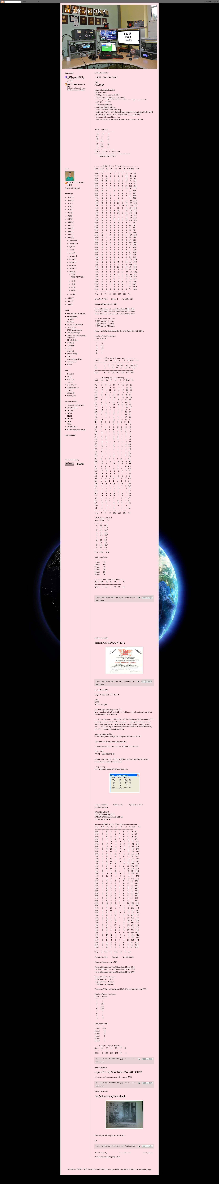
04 (72, 290)
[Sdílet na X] (147, 597)
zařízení (69, 393)
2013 (69, 238)
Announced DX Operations (75, 405)
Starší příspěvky (148, 1153)
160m (69, 374)
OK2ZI (69, 416)
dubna (71, 265)
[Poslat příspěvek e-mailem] (138, 597)
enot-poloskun (123, 1169)
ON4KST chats (72, 427)
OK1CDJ (70, 410)
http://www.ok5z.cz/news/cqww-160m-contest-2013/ (113, 1077)
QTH (68, 356)
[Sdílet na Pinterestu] (151, 597)
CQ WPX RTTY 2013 (107, 694)
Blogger (149, 1169)
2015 (69, 231)
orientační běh (71, 387)
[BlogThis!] (145, 597)
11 (72, 284)
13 (72, 281)
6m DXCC (70, 319)
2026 (69, 197)
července (72, 256)
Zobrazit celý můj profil (73, 188)
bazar (68, 382)
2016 (69, 228)
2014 (69, 234)
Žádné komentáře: (130, 597)
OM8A (69, 424)
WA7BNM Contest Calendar (76, 429)
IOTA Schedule (72, 408)
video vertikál (71, 362)
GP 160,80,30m (72, 340)
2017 (69, 225)
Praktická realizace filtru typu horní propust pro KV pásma (76, 89)
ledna (71, 294)
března (71, 268)
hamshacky (70, 343)
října (71, 246)
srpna (71, 253)
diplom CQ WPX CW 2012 (110, 642)
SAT (68, 390)
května (71, 262)
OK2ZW (70, 419)
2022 (69, 210)
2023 (69, 206)
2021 (69, 213)
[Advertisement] (124, 620)
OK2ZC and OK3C (86, 10)
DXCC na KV (71, 327)
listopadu (72, 243)
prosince (72, 240)
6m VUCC (70, 322)
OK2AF (69, 413)
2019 (69, 219)
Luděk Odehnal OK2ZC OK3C (75, 184)
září (70, 250)
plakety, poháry (72, 353)
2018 (69, 222)
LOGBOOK (71, 345)
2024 (69, 203)
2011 (69, 301)
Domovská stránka (125, 1153)
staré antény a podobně (74, 359)
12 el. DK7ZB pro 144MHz (76, 314)
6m (68, 377)
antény (69, 379)
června (71, 259)
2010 (69, 304)
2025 (69, 200)
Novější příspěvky (101, 1153)
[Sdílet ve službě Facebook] (149, 597)
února (71, 271)
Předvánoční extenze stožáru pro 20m (76, 80)
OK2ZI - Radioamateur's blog (76, 85)
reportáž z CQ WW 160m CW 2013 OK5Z (118, 1072)
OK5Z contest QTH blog (75, 77)
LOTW (69, 348)
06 (72, 287)
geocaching (70, 385)
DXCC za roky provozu (74, 330)
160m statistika (72, 316)
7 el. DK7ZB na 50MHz (75, 324)
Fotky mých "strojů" (73, 333)
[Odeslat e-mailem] (143, 597)
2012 (69, 298)
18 (72, 274)
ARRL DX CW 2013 (106, 77)
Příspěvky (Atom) (114, 1157)
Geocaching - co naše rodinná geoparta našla (76, 336)
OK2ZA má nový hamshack (110, 1096)
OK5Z (69, 421)
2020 (69, 216)
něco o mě (70, 351)
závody (102, 600)
